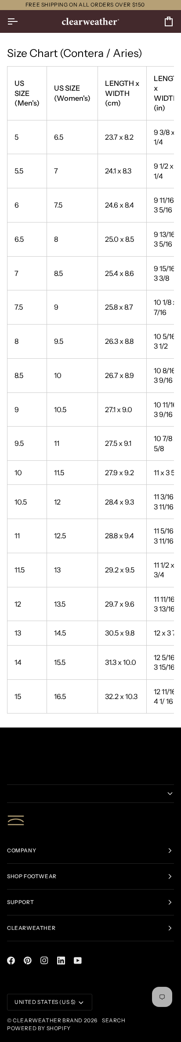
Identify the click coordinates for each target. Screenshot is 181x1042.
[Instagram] (44, 960)
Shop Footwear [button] (32, 876)
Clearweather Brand (48, 1020)
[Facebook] (11, 960)
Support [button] (20, 902)
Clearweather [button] (31, 928)
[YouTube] (78, 960)
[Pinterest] (28, 960)
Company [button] (21, 850)
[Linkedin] (61, 960)
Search (114, 1020)
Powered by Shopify (39, 1028)
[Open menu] (20, 21)
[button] (90, 793)
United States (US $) (45, 1002)
